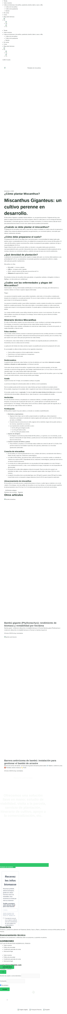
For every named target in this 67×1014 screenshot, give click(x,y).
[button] (7, 1000)
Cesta (5, 14)
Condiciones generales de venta (12, 949)
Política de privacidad (9, 947)
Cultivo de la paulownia (12, 9)
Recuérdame (4, 985)
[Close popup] (3, 972)
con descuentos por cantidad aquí (18, 279)
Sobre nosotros (8, 3)
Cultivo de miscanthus (11, 7)
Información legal (8, 951)
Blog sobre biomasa (9, 16)
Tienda (5, 1)
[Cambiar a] (35, 19)
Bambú (7, 10)
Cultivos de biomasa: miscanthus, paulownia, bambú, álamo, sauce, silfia (23, 5)
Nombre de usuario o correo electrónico (10, 976)
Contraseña (3, 981)
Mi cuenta (6, 12)
